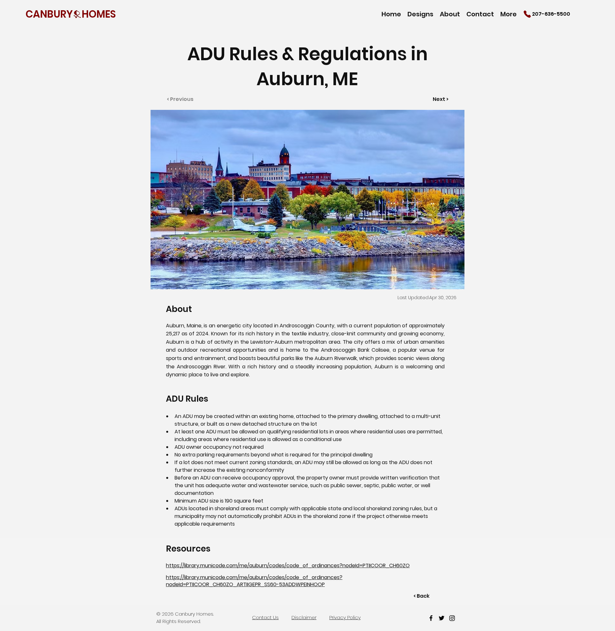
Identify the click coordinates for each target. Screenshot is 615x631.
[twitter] (441, 618)
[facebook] (431, 618)
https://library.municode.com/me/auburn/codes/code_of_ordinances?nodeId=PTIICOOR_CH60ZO (288, 565)
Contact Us (265, 617)
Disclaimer (303, 617)
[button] (420, 14)
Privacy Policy (345, 617)
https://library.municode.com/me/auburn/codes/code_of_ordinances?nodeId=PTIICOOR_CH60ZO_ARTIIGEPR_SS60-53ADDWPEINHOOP (254, 581)
